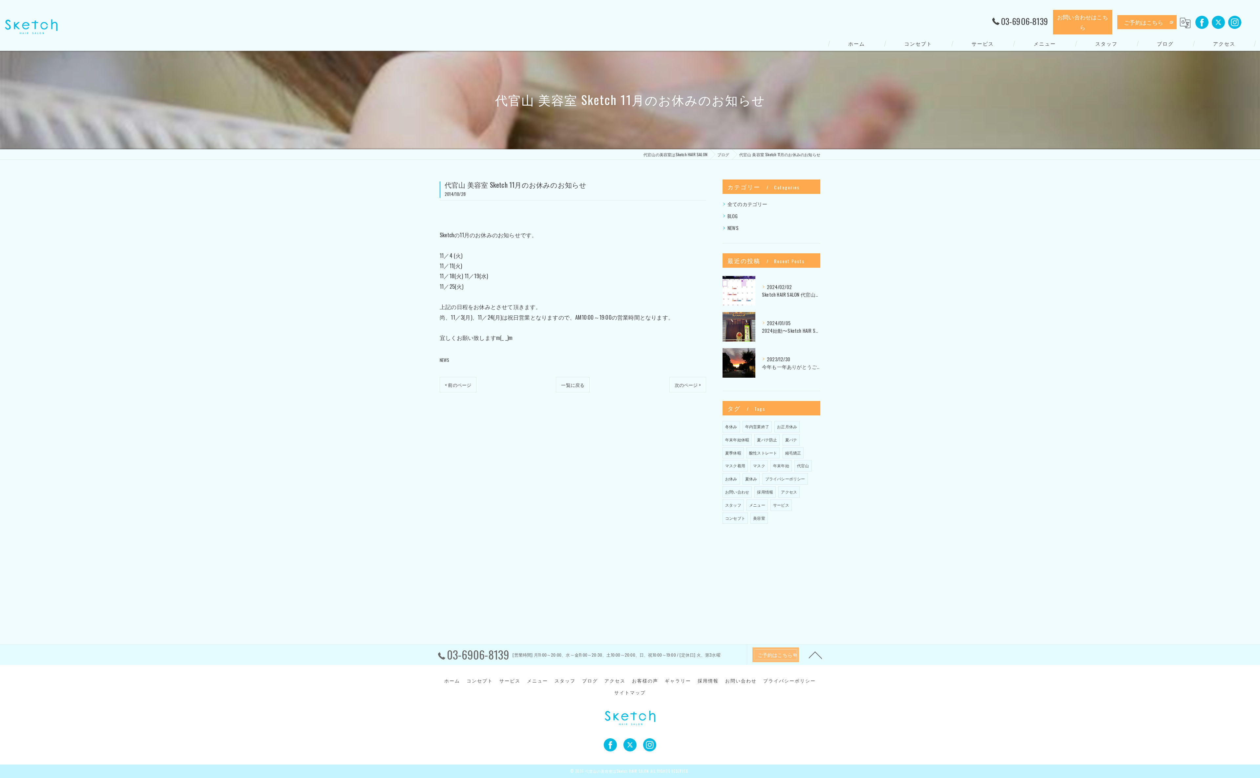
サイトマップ (630, 692)
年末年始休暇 (737, 439)
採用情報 (765, 491)
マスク (759, 465)
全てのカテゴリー (747, 203)
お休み (731, 478)
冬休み (731, 426)
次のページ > (688, 384)
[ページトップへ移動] (815, 654)
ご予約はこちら (1143, 22)
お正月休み (787, 426)
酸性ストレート (763, 452)
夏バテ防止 (767, 439)
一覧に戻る (572, 384)
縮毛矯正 (793, 452)
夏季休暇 (733, 452)
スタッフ (733, 505)
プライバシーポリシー (785, 478)
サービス (781, 505)
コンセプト (735, 518)
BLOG (732, 216)
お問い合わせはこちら (1082, 22)
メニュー (757, 505)
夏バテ (791, 439)
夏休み (751, 478)
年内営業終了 (757, 426)
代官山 (803, 465)
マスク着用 (735, 465)
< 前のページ (458, 384)
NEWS (444, 360)
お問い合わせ (737, 491)
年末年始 (781, 465)
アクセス (789, 491)
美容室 (759, 518)
